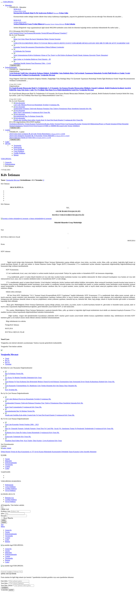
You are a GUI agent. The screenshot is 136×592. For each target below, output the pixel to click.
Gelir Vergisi (14, 33)
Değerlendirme (10, 164)
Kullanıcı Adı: (6, 511)
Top (2, 524)
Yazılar (7, 459)
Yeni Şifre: (5, 583)
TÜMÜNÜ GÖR (15, 65)
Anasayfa (8, 162)
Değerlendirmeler (11, 67)
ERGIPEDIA (8, 2)
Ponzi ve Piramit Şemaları (108, 124)
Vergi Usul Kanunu (27, 33)
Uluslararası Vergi (21, 126)
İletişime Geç (9, 498)
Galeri (7, 142)
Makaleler (8, 5)
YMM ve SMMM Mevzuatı (54, 126)
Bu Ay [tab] (7, 360)
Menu (3, 526)
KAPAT (4, 522)
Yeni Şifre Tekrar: (7, 585)
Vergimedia (17, 145)
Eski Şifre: (5, 581)
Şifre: (2, 513)
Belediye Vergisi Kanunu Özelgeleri (31, 124)
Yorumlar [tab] (8, 364)
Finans (51, 33)
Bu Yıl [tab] (7, 362)
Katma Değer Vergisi (53, 124)
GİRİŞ (4, 520)
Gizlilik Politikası (19, 153)
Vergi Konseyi (38, 126)
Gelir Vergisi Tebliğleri (72, 126)
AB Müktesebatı (93, 124)
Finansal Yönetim (60, 33)
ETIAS (30, 126)
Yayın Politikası (19, 149)
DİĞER (7, 144)
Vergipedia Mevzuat (13, 180)
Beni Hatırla (8, 518)
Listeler (7, 130)
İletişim (16, 155)
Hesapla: (4, 516)
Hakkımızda (18, 147)
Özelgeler (13, 124)
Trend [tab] (7, 358)
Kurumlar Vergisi (41, 33)
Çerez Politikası (19, 151)
